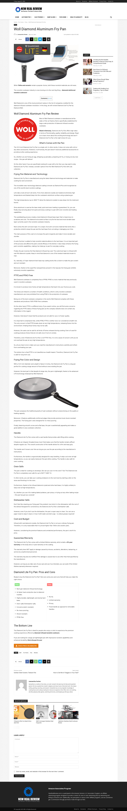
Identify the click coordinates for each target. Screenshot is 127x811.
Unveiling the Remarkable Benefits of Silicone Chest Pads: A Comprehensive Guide (103, 61)
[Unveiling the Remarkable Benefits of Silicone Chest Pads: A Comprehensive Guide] (87, 62)
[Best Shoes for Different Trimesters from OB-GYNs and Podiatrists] (87, 72)
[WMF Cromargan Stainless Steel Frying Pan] (46, 712)
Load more (97, 97)
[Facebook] (27, 39)
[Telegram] (40, 39)
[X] (31, 39)
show (49, 98)
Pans (26, 22)
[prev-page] (15, 727)
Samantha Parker (23, 34)
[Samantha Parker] (15, 34)
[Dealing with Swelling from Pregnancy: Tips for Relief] (87, 91)
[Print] (48, 39)
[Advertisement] (77, 9)
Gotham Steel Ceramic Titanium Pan (25, 673)
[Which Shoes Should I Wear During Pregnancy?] (87, 82)
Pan (31, 652)
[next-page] (18, 727)
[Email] (44, 39)
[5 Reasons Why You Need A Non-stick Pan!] (24, 712)
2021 (20, 652)
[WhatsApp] (36, 39)
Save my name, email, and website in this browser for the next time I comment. (40, 771)
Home (15, 22)
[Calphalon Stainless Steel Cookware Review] (68, 712)
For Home (21, 22)
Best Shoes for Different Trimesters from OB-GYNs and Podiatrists (102, 71)
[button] (111, 17)
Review (36, 652)
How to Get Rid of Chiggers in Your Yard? (66, 673)
